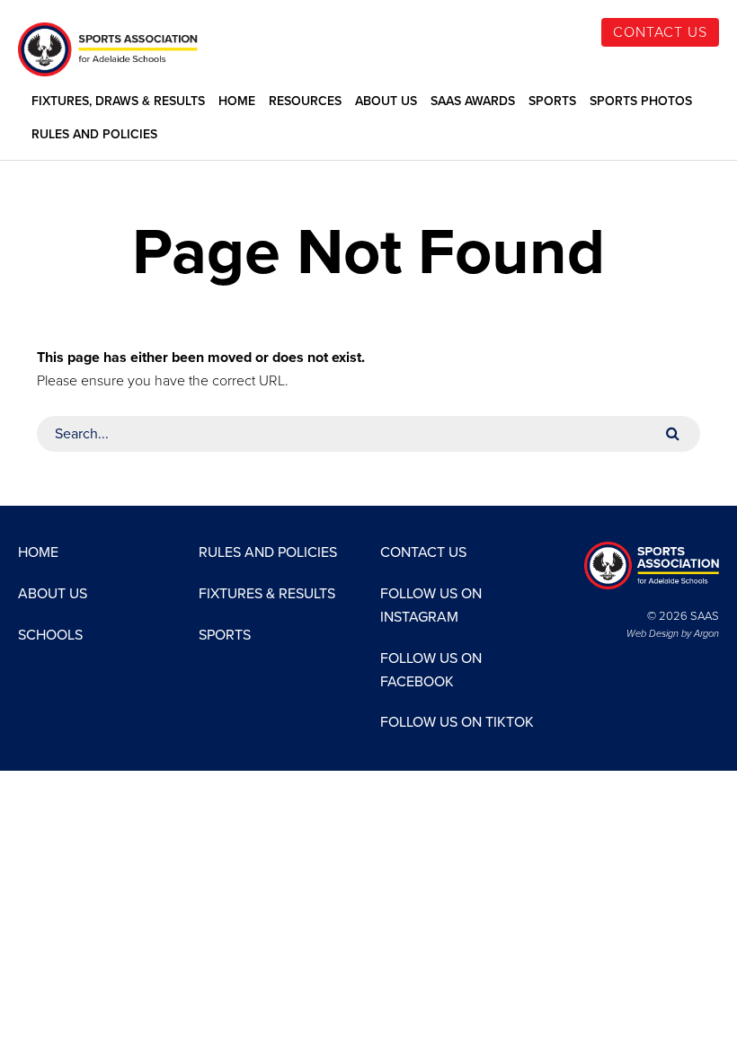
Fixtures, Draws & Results (118, 101)
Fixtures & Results (267, 594)
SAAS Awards (473, 101)
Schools (50, 635)
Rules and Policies (94, 135)
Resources (305, 101)
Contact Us (660, 32)
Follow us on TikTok (457, 722)
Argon (706, 634)
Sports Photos (641, 101)
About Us (386, 101)
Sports (552, 101)
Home (236, 101)
